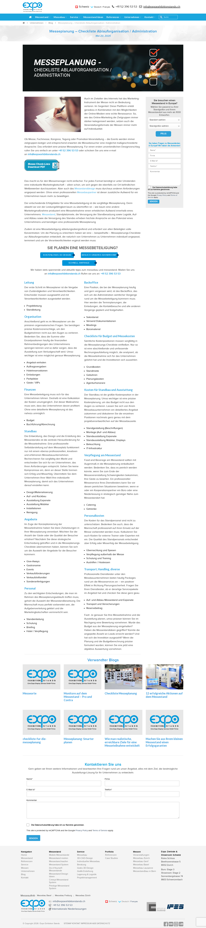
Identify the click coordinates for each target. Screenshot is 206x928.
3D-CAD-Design (85, 858)
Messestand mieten (58, 858)
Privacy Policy (162, 195)
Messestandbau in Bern (144, 871)
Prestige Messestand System (59, 887)
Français (106, 7)
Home (24, 855)
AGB (94, 923)
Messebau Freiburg (63, 895)
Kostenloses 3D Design (57, 255)
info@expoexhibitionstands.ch (161, 6)
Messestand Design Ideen (58, 875)
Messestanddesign (85, 188)
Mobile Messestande (59, 855)
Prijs (163, 133)
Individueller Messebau (88, 861)
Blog (50, 23)
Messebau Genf (140, 861)
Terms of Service (99, 830)
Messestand (41, 17)
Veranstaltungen (141, 855)
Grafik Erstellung (85, 871)
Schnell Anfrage (79, 263)
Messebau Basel (141, 864)
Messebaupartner (86, 192)
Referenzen (113, 17)
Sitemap (67, 923)
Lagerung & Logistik (86, 874)
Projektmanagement (87, 877)
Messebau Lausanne (143, 868)
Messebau (59, 17)
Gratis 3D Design (85, 868)
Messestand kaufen (58, 861)
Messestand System (58, 864)
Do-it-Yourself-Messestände (56, 869)
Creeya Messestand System (58, 881)
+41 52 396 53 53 (126, 6)
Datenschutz (103, 923)
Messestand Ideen (93, 17)
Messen (25, 868)
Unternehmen (131, 17)
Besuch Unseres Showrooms (99, 255)
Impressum (86, 923)
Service (74, 17)
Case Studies (111, 858)
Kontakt (148, 17)
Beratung (81, 864)
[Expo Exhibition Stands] (32, 7)
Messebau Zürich (141, 858)
